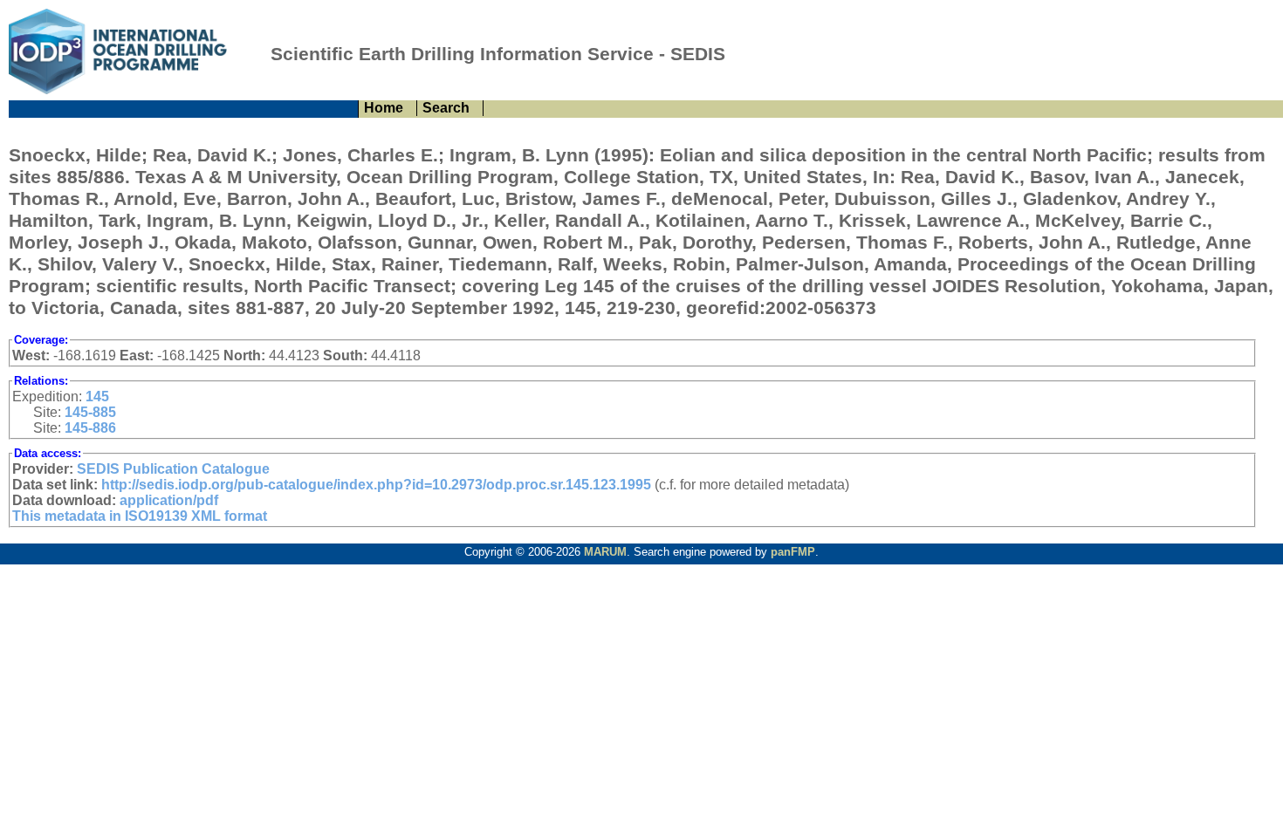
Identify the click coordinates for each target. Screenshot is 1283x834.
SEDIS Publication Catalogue (173, 468)
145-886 (90, 427)
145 (97, 396)
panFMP (793, 551)
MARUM (605, 551)
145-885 (90, 412)
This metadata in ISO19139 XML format (139, 516)
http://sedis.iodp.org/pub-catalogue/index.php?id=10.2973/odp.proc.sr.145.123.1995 (376, 484)
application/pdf (169, 500)
